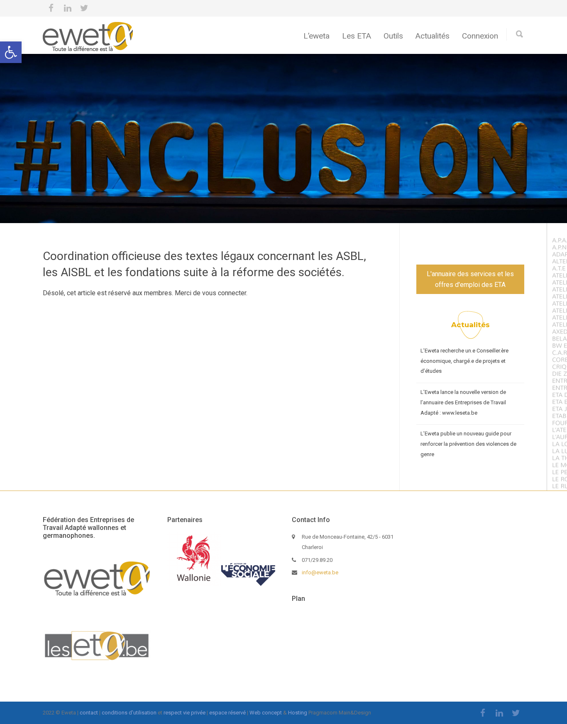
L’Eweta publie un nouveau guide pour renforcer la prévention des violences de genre (468, 443)
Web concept (265, 712)
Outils (393, 36)
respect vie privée (184, 712)
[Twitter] (84, 8)
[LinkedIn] (67, 8)
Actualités (432, 36)
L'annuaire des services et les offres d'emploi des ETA (470, 279)
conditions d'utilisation (129, 712)
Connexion (480, 36)
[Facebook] (51, 8)
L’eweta (316, 36)
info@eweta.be (320, 572)
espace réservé (227, 712)
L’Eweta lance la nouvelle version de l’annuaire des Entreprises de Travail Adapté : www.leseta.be (463, 402)
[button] (11, 52)
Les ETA (356, 36)
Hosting (297, 712)
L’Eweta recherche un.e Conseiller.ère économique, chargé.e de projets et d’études (464, 360)
